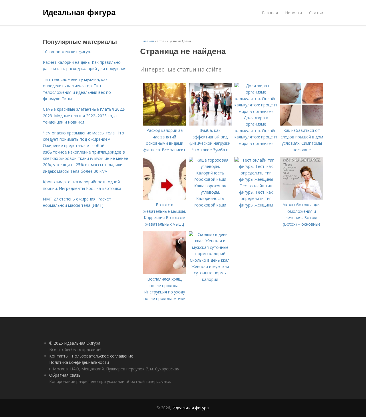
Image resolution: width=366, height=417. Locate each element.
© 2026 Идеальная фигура (74, 343)
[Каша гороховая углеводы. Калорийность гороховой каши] (210, 179)
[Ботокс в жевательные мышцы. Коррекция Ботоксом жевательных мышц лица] (164, 198)
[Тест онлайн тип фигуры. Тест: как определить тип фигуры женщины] (255, 179)
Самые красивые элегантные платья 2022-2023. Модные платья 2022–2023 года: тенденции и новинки (84, 115)
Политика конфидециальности (79, 362)
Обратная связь (65, 375)
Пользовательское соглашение (102, 356)
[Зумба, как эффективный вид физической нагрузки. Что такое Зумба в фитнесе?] (210, 124)
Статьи (316, 12)
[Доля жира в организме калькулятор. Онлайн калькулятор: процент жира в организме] (255, 111)
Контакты (58, 356)
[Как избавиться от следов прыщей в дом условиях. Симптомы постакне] (301, 124)
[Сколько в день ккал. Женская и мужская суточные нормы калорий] (210, 253)
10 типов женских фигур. (67, 51)
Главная (270, 12)
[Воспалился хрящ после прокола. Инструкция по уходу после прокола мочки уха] (164, 272)
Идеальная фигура (79, 12)
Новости (293, 12)
